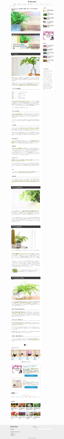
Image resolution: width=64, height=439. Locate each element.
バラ (46, 80)
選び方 (44, 89)
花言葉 (47, 88)
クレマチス (44, 77)
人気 (51, 83)
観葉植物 (50, 88)
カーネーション (48, 74)
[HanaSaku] (32, 1)
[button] (51, 4)
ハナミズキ (51, 79)
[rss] (13, 429)
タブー (44, 78)
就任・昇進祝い (48, 84)
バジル (44, 80)
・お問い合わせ (12, 435)
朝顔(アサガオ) (45, 85)
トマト (44, 79)
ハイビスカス (47, 79)
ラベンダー (49, 83)
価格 (43, 84)
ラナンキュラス (45, 83)
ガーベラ (51, 74)
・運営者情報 (12, 433)
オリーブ (44, 74)
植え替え (48, 85)
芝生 (45, 88)
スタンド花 (48, 77)
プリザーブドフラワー (50, 80)
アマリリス (47, 72)
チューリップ (49, 78)
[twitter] (10, 429)
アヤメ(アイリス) (45, 73)
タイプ (50, 77)
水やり (51, 85)
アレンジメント (49, 73)
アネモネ (44, 72)
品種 (45, 84)
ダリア (46, 78)
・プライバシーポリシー (13, 434)
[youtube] (12, 429)
